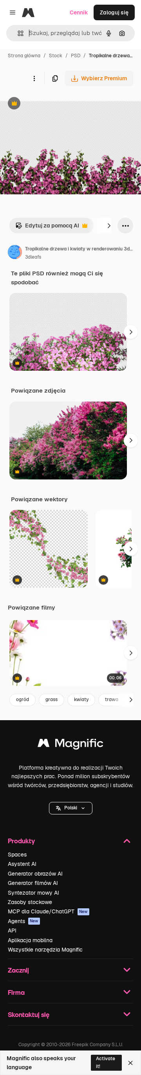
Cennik (79, 12)
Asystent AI (22, 863)
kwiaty (81, 699)
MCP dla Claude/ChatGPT (48, 911)
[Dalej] (109, 225)
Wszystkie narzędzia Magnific (45, 949)
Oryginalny (54, 104)
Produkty (21, 841)
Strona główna (24, 56)
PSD (75, 56)
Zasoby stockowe (30, 902)
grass (51, 699)
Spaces (17, 854)
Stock (55, 56)
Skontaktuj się (28, 1014)
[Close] (130, 1063)
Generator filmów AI (33, 882)
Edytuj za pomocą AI (47, 227)
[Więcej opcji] (34, 78)
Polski (70, 808)
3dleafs (33, 257)
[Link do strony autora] (15, 253)
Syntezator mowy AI (33, 892)
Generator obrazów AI (35, 873)
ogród (22, 699)
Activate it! (105, 1062)
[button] (70, 808)
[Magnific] (70, 745)
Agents (23, 921)
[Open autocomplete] (17, 33)
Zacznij (18, 970)
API (12, 930)
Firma (16, 992)
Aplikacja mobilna (30, 940)
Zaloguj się (114, 12)
